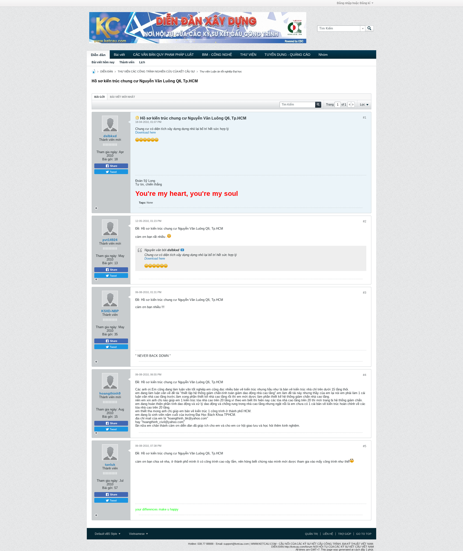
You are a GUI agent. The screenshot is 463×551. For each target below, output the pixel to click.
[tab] (99, 96)
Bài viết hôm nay (103, 62)
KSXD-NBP (110, 311)
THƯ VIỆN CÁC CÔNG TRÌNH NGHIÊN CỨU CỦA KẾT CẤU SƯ (156, 71)
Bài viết (119, 55)
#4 (364, 375)
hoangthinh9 (110, 393)
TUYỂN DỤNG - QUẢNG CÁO (287, 55)
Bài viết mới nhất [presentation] (122, 96)
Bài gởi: (107, 159)
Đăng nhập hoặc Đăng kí (353, 3)
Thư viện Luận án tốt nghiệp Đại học (221, 71)
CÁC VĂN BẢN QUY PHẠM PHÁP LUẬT (163, 55)
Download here (145, 132)
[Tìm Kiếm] (369, 28)
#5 (364, 446)
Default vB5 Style (106, 534)
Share (113, 165)
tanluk (110, 464)
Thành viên (126, 62)
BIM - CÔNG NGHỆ (217, 55)
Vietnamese (137, 534)
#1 (364, 117)
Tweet (113, 172)
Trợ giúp (344, 533)
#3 (364, 292)
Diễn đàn (98, 55)
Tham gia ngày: (107, 152)
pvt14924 (109, 240)
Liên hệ (328, 533)
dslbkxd (110, 136)
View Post (182, 250)
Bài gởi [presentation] (99, 96)
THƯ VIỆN (248, 55)
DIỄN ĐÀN (106, 71)
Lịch (142, 62)
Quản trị (311, 533)
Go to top (363, 533)
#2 (364, 221)
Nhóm (323, 55)
